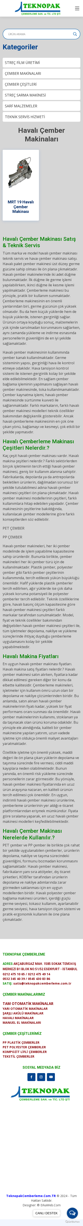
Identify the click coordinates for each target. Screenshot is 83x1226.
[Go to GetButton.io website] (72, 1221)
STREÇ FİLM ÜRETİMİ (22, 62)
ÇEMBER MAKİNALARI (23, 73)
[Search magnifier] (75, 34)
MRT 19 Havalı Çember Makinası (21, 207)
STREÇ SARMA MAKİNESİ (25, 95)
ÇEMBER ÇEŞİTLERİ (21, 84)
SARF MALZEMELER (21, 106)
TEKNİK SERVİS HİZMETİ (25, 116)
